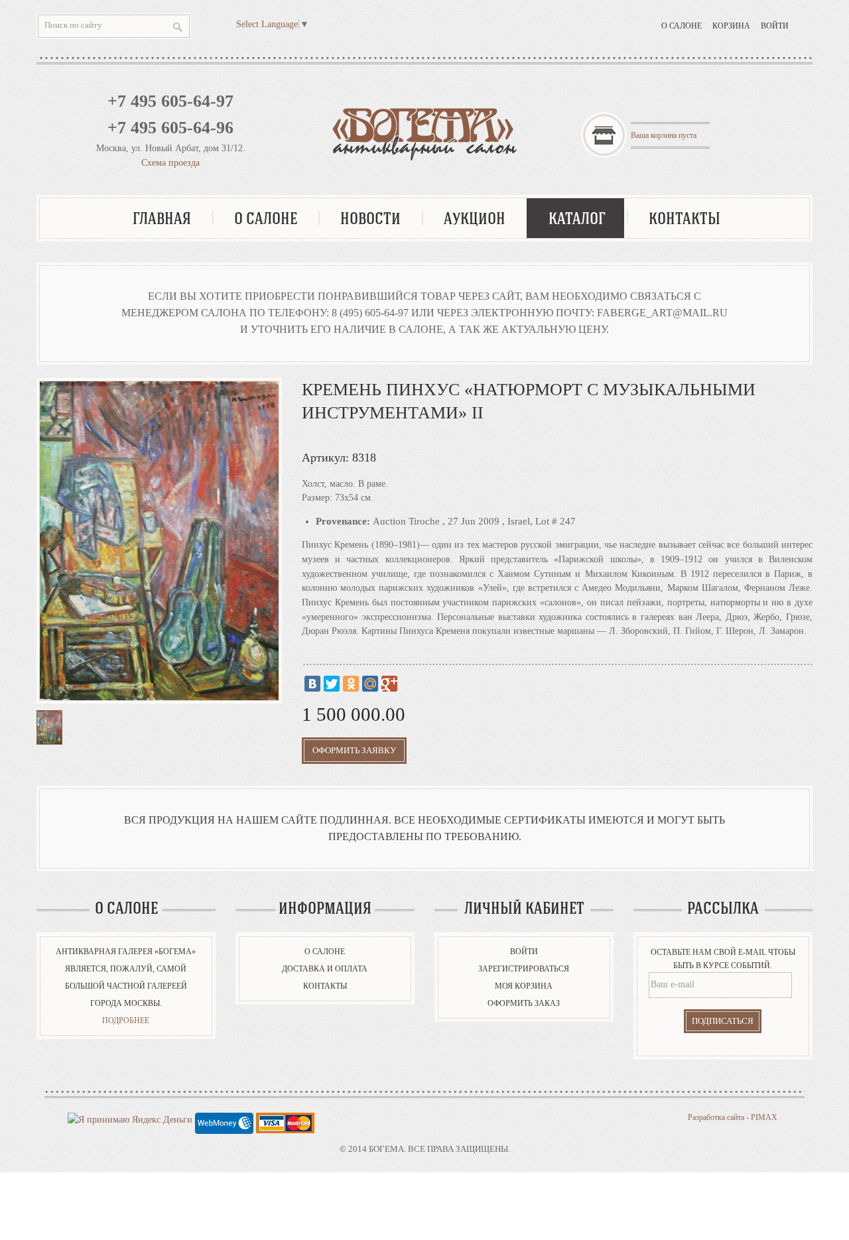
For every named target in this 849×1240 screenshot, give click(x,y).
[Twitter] (332, 684)
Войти (775, 26)
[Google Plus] (389, 684)
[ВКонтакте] (312, 684)
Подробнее (125, 1020)
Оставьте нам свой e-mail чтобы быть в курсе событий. (723, 959)
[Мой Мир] (370, 684)
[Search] (177, 27)
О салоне (681, 26)
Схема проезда (170, 163)
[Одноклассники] (351, 684)
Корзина (731, 26)
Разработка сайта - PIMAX (732, 1117)
